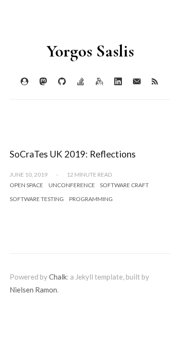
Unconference (71, 185)
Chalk (58, 276)
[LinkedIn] (118, 82)
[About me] (24, 82)
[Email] (137, 82)
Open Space (26, 185)
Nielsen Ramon (33, 289)
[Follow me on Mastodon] (43, 82)
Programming (91, 198)
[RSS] (155, 82)
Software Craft (124, 185)
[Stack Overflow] (80, 82)
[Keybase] (99, 82)
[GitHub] (62, 82)
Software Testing (37, 198)
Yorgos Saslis (90, 51)
